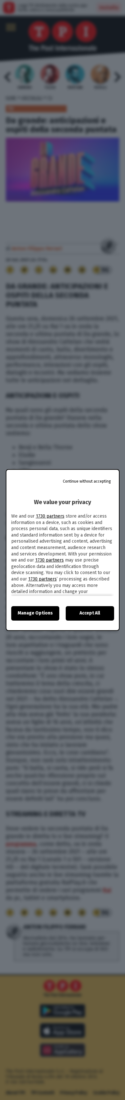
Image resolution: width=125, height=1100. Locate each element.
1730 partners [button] (50, 516)
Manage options (35, 613)
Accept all (89, 613)
